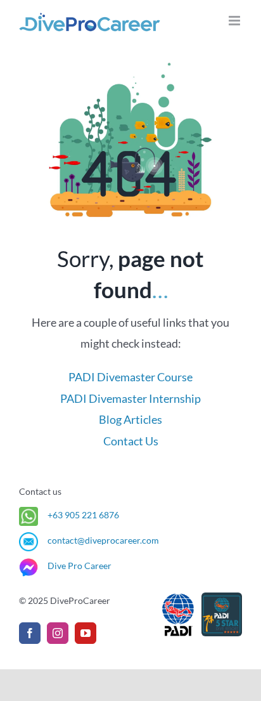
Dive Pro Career (79, 565)
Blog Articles (130, 419)
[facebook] (30, 633)
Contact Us (130, 441)
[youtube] (85, 633)
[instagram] (57, 633)
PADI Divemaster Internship (130, 398)
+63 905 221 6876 (83, 514)
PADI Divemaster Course (130, 377)
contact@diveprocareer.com (103, 540)
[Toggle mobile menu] (235, 20)
